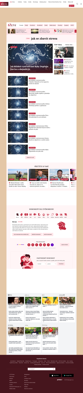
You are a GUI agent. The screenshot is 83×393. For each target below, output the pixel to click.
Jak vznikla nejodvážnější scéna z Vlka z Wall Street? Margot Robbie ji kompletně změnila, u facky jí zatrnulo (16, 350)
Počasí (48, 361)
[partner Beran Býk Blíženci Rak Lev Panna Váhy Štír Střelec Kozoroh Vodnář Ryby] (51, 264)
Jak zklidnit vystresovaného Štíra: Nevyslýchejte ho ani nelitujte (39, 116)
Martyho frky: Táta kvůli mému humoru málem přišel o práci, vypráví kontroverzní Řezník (32, 337)
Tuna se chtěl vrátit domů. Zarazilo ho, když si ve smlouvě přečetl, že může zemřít (38, 185)
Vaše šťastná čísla (40, 242)
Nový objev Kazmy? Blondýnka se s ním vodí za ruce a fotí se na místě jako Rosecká (33, 349)
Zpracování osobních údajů (29, 382)
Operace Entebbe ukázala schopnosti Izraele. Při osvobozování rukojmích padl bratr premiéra (50, 313)
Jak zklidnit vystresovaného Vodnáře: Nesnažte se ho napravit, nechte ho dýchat (39, 81)
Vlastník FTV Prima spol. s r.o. (15, 386)
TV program (34, 361)
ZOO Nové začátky (62, 361)
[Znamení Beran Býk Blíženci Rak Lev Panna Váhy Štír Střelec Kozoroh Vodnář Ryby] (41, 264)
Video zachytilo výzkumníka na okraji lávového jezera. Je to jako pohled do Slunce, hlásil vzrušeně (49, 319)
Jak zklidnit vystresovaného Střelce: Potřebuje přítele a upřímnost (39, 104)
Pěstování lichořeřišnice (51, 362)
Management (27, 374)
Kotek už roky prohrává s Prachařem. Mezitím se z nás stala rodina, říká (33, 319)
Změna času (40, 361)
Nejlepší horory (28, 361)
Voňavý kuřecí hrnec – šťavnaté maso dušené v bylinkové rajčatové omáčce (67, 313)
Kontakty (26, 380)
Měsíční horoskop (36, 234)
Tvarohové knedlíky (69, 362)
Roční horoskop (48, 234)
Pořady (64, 2)
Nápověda (26, 384)
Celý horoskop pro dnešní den (21, 234)
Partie (45, 361)
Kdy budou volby (54, 361)
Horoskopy (35, 2)
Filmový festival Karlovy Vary (54, 2)
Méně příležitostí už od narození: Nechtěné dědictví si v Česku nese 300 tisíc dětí (22, 31)
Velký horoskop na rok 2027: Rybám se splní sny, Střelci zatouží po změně (44, 31)
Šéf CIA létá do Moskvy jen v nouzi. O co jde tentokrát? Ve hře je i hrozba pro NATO (16, 306)
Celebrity (20, 2)
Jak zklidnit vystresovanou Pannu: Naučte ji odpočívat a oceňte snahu (39, 139)
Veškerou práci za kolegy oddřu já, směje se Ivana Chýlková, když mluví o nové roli (33, 306)
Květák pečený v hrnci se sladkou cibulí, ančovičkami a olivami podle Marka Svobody (67, 319)
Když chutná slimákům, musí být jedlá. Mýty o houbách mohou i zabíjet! (49, 337)
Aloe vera (43, 362)
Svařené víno (26, 362)
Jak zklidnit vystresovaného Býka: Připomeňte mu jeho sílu (39, 150)
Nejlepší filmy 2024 (20, 361)
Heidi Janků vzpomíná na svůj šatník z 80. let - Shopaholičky (68, 62)
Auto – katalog (70, 361)
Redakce (26, 386)
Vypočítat (61, 263)
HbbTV (10, 380)
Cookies (11, 384)
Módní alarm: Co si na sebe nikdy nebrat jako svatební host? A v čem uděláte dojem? (68, 31)
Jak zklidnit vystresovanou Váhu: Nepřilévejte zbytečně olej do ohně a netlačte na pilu (39, 127)
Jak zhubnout (13, 361)
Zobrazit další (30, 157)
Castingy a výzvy (27, 378)
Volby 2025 (21, 362)
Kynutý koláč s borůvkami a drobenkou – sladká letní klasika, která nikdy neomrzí (66, 306)
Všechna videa (69, 44)
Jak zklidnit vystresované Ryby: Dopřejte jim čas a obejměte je (29, 67)
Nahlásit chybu (12, 388)
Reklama (11, 378)
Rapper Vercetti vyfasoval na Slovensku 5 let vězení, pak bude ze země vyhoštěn (33, 343)
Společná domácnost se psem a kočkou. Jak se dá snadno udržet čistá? (49, 343)
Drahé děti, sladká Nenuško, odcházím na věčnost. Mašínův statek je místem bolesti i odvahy (15, 319)
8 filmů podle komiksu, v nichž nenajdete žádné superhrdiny (15, 342)
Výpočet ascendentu (61, 362)
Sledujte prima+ (43, 2)
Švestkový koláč (45, 364)
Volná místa (11, 376)
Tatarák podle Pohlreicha (35, 362)
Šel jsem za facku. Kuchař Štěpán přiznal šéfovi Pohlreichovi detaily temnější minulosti (33, 313)
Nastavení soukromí (28, 388)
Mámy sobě (70, 2)
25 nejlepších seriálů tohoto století (16, 335)
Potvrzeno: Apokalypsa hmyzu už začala (49, 305)
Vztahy (25, 2)
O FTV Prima (11, 374)
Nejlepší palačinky (37, 364)
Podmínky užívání (13, 382)
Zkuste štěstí (64, 244)
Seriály (29, 2)
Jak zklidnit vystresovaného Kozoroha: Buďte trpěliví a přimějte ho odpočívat (39, 93)
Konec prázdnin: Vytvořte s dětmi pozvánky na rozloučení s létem (49, 348)
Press (25, 376)
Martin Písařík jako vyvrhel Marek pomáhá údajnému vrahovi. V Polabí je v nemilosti (58, 185)
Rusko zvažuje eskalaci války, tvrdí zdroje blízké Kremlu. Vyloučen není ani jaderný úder (16, 313)
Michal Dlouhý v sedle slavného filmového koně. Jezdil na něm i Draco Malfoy (17, 184)
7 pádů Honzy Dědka (13, 362)
